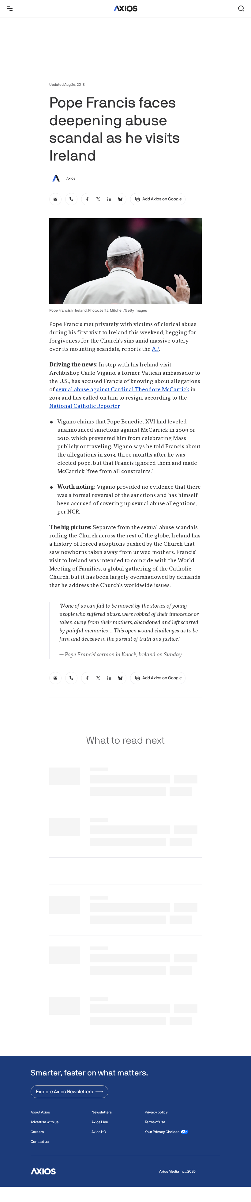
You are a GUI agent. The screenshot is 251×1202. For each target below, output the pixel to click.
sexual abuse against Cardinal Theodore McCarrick (122, 389)
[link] (55, 199)
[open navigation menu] (9, 8)
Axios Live (100, 1122)
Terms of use (155, 1122)
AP (155, 349)
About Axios (40, 1112)
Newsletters (102, 1112)
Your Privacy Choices (162, 1132)
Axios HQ (99, 1132)
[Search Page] (241, 8)
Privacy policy (156, 1112)
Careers (37, 1132)
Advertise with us (44, 1122)
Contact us (40, 1141)
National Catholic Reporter (84, 406)
